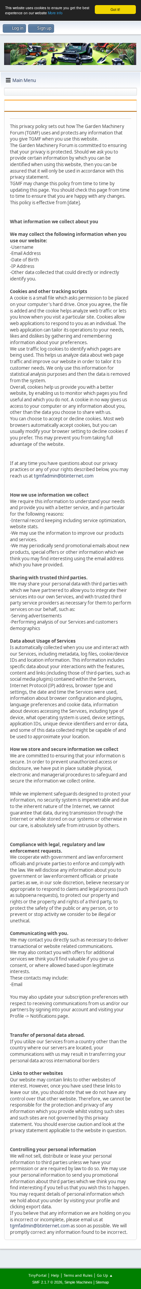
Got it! (115, 9)
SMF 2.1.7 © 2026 (47, 1282)
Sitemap (102, 1282)
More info (55, 12)
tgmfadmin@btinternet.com (63, 476)
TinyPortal (37, 1275)
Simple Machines (78, 1282)
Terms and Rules (78, 1275)
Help (55, 1275)
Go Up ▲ (105, 1275)
